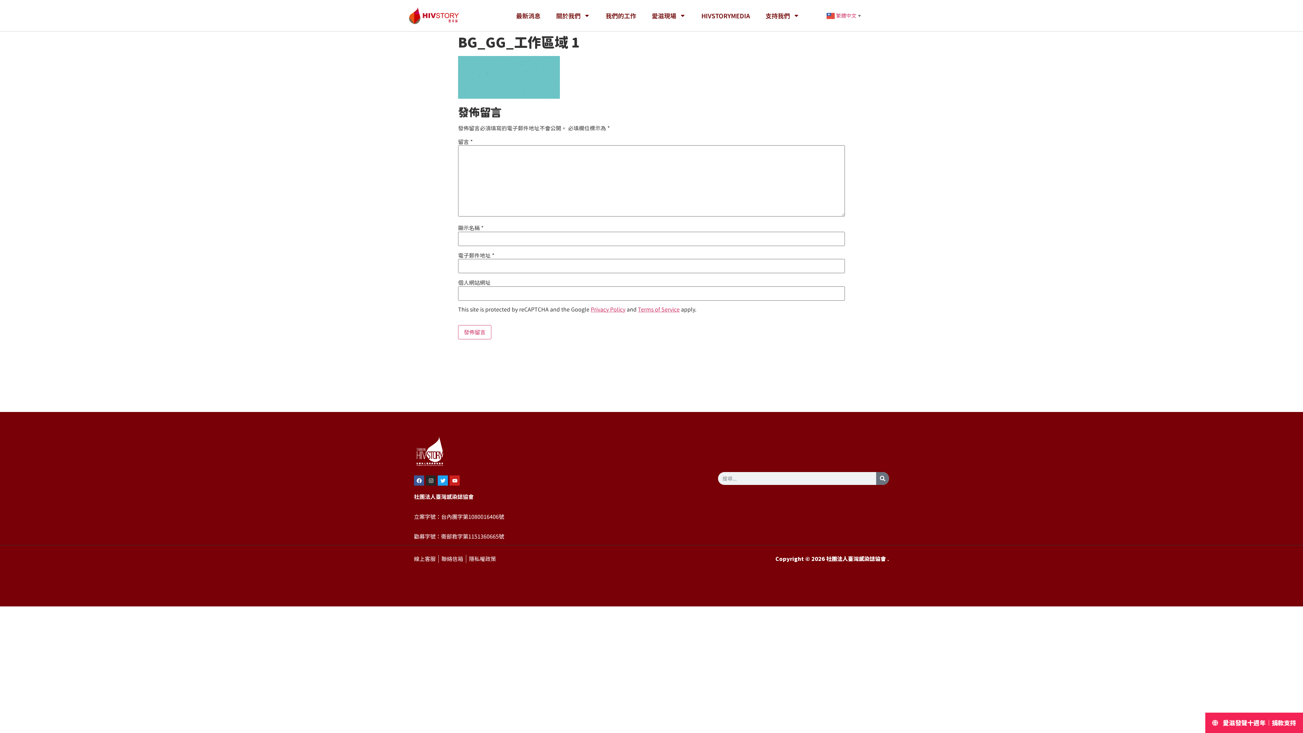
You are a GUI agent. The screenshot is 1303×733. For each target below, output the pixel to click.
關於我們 (568, 15)
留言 (465, 142)
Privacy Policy (608, 309)
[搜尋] (882, 478)
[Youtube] (455, 480)
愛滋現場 (664, 15)
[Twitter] (443, 480)
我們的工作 (621, 15)
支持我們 (778, 15)
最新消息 (528, 15)
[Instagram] (431, 480)
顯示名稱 (471, 228)
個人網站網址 (474, 282)
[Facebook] (419, 480)
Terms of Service (659, 309)
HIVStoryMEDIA (725, 15)
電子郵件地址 (476, 255)
